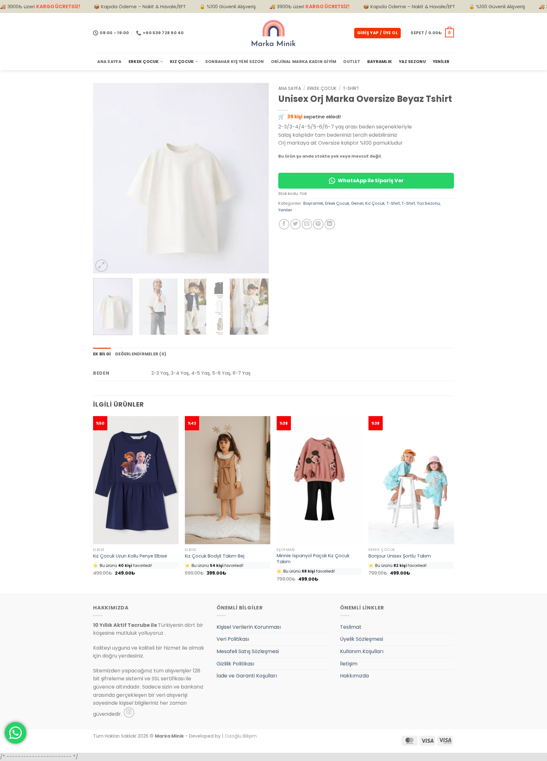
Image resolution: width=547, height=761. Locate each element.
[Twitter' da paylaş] (295, 224)
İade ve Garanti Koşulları (247, 675)
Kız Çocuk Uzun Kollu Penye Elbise (130, 556)
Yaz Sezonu (412, 61)
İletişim (348, 663)
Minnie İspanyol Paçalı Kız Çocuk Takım (313, 559)
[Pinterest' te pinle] (318, 224)
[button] (377, 33)
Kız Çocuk (182, 61)
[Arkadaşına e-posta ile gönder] (307, 224)
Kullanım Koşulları (361, 651)
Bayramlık (379, 61)
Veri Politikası (233, 639)
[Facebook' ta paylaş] (284, 224)
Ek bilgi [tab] (102, 354)
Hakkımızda (354, 675)
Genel (357, 203)
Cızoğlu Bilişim (241, 736)
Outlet (351, 61)
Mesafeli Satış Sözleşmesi (248, 651)
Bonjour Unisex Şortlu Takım (399, 556)
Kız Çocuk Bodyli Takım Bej (214, 556)
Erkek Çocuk (144, 61)
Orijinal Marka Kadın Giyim (303, 61)
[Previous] (104, 178)
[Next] (257, 178)
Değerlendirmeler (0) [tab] (140, 354)
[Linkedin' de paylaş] (329, 224)
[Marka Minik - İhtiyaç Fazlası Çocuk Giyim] (273, 33)
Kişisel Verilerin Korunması (249, 627)
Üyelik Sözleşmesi (361, 639)
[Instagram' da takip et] (129, 712)
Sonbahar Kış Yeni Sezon (234, 61)
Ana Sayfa (109, 61)
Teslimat (351, 627)
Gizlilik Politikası (235, 663)
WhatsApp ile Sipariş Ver (371, 180)
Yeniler (441, 61)
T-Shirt (351, 88)
